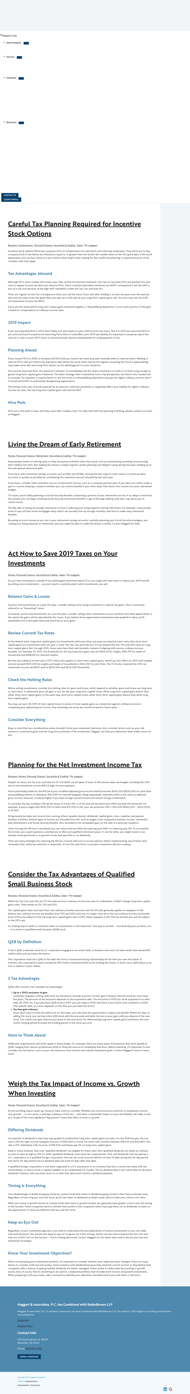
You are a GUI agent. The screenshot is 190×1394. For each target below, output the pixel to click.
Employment (25, 245)
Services (10, 56)
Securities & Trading (64, 245)
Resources (11, 122)
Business (12, 245)
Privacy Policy (24, 1326)
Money (11, 455)
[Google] (171, 1390)
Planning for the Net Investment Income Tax (75, 764)
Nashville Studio (31, 1381)
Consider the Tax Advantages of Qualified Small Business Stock (71, 878)
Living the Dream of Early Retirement (64, 444)
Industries (11, 77)
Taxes (80, 245)
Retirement (42, 455)
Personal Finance (43, 245)
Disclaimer (23, 1320)
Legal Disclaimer (23, 1385)
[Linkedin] (165, 1390)
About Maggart (13, 42)
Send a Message (29, 1356)
